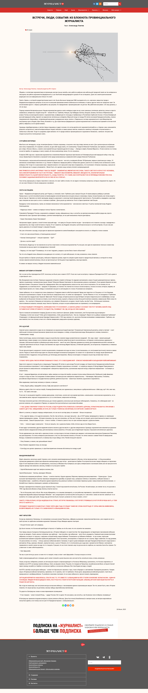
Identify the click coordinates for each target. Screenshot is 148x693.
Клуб (66, 10)
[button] (56, 657)
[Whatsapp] (63, 605)
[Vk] (94, 4)
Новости (50, 10)
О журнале (34, 675)
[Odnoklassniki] (100, 4)
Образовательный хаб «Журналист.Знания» (42, 661)
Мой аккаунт (115, 10)
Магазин (105, 10)
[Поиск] (119, 4)
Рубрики (58, 10)
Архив (73, 10)
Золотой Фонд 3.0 (34, 667)
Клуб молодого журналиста (37, 663)
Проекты (95, 10)
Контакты (34, 683)
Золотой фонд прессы (36, 665)
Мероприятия (82, 10)
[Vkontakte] (65, 605)
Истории (29, 30)
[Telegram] (97, 4)
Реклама (34, 679)
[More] (73, 605)
